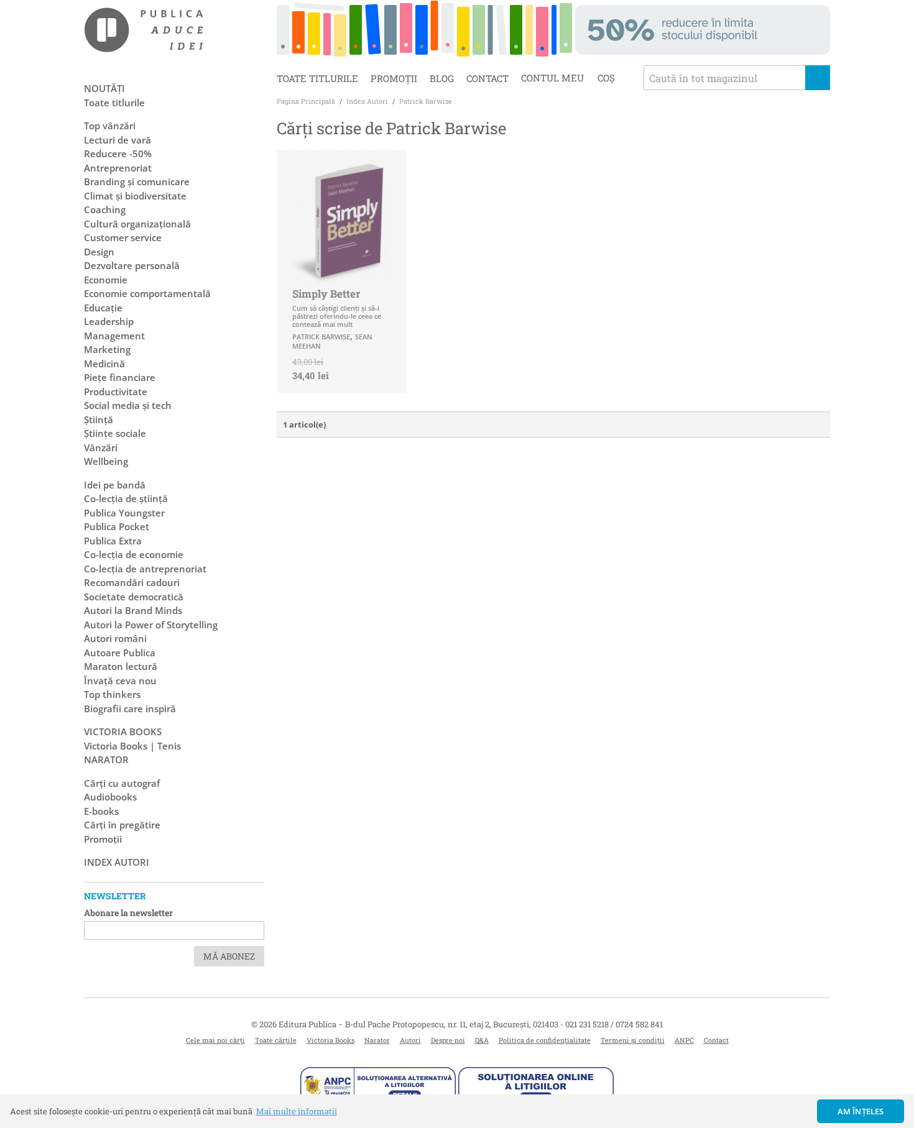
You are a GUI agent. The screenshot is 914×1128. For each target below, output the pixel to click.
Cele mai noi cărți (215, 1040)
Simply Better (326, 294)
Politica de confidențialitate (545, 1040)
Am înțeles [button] (861, 1111)
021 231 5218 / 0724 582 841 (614, 1024)
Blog (442, 78)
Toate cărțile (276, 1040)
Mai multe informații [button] (296, 1111)
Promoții (394, 78)
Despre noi (448, 1040)
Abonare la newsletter (128, 913)
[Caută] (817, 77)
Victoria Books (330, 1040)
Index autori (116, 862)
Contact (487, 78)
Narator (377, 1040)
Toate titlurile (317, 78)
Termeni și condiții (633, 1040)
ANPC (684, 1040)
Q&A (482, 1040)
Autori (410, 1040)
